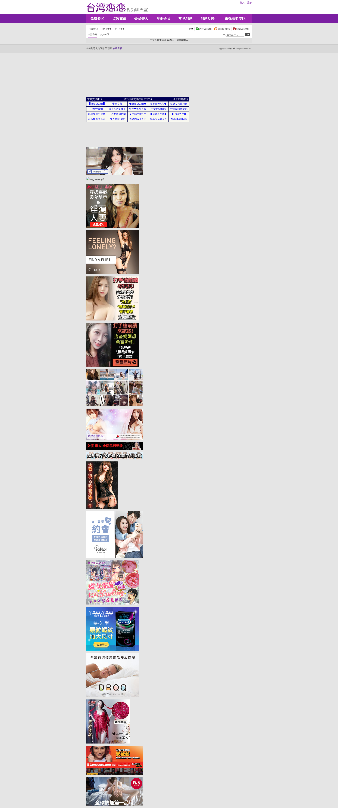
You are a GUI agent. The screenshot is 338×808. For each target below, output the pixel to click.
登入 (242, 2)
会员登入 (141, 18)
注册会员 (164, 18)
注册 (249, 2)
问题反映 (208, 18)
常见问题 (186, 18)
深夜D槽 (231, 48)
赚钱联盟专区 (235, 18)
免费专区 (97, 18)
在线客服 (117, 48)
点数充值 (119, 18)
